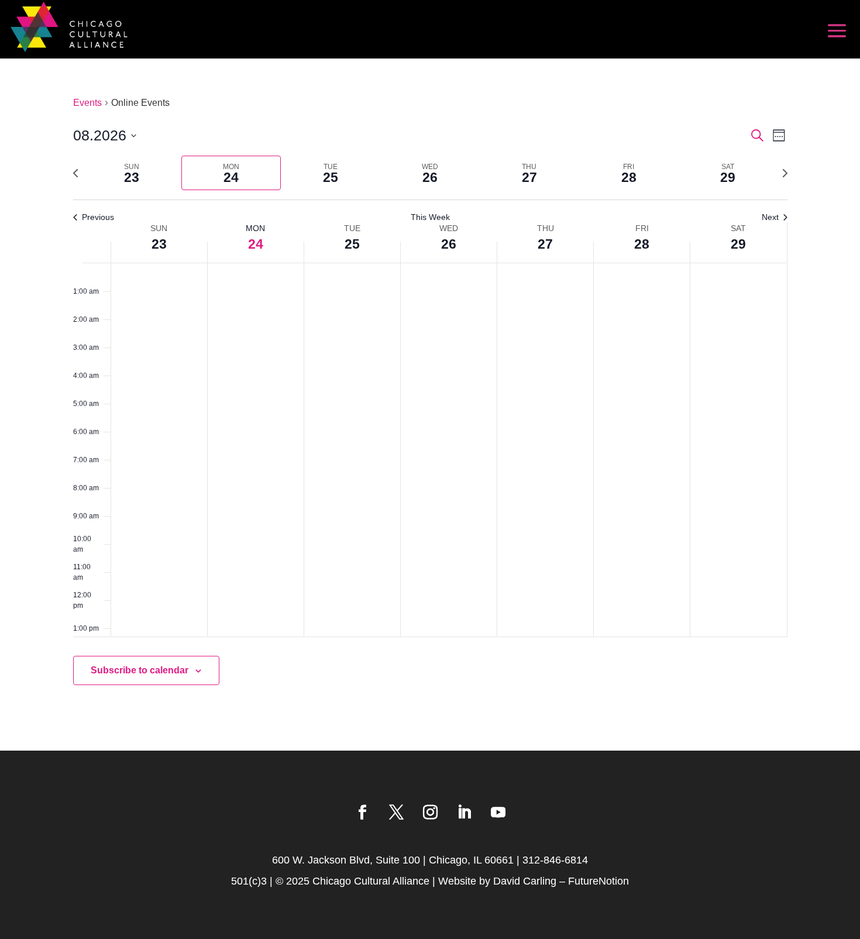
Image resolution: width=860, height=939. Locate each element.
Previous (98, 217)
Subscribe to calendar (139, 670)
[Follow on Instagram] (430, 812)
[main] (430, 405)
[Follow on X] (396, 812)
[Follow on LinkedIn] (464, 812)
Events (87, 103)
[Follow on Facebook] (362, 812)
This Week (430, 217)
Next (770, 217)
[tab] (132, 173)
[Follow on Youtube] (497, 812)
